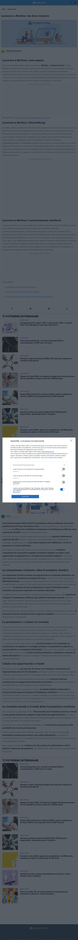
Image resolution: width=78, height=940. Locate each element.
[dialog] (39, 470)
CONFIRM (25, 496)
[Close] (72, 441)
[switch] (62, 469)
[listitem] (39, 465)
